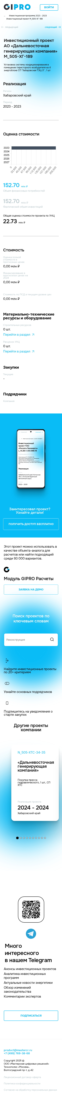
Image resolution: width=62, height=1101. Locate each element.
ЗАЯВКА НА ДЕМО (31, 589)
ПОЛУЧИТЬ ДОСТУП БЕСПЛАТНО (31, 524)
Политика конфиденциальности (22, 1083)
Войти (49, 7)
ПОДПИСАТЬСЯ (31, 1015)
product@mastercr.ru (18, 1050)
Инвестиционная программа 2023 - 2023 (28, 15)
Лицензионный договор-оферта (22, 1077)
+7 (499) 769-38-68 (17, 1053)
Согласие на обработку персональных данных (30, 1089)
